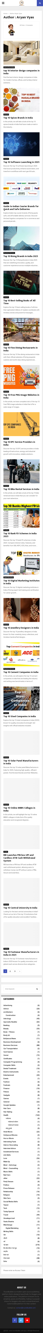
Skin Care (7, 1198)
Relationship (8, 1191)
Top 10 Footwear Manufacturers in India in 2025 (21, 953)
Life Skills (7, 1155)
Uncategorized (9, 1218)
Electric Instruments (11, 1072)
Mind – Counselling (10, 1168)
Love (5, 1158)
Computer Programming (12, 1062)
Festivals (6, 1085)
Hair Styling (7, 1112)
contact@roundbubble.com (26, 1308)
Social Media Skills (10, 1202)
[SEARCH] (37, 989)
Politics (6, 1185)
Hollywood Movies (10, 1135)
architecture (8, 1012)
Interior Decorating (9, 67)
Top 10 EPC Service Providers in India (19, 443)
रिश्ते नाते (6, 1255)
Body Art (6, 1035)
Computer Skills (9, 1065)
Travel (5, 1215)
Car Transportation (10, 1048)
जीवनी (5, 1238)
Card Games (8, 1052)
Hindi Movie (7, 1132)
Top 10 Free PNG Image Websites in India (21, 396)
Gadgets (6, 1095)
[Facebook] (14, 1320)
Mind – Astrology (9, 1165)
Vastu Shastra (8, 1221)
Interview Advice (9, 1148)
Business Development (12, 1042)
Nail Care (6, 1175)
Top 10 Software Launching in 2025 (21, 162)
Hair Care (7, 1108)
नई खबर (5, 851)
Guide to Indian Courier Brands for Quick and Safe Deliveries (21, 207)
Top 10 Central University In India (20, 908)
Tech (5, 1208)
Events (5, 1078)
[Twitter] (21, 1320)
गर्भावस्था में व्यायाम (13, 1125)
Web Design (7, 1225)
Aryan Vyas (18, 13)
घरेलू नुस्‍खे (9, 1128)
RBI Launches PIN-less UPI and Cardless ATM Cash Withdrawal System (19, 858)
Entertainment (8, 1075)
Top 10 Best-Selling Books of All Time (19, 302)
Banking (6, 530)
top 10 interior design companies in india (21, 72)
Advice (6, 1009)
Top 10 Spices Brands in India (18, 118)
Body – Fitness (9, 1032)
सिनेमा (5, 1261)
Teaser (6, 1205)
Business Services (9, 253)
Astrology (7, 1019)
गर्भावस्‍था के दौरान (13, 1122)
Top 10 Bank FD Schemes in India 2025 (20, 535)
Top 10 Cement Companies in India (20, 672)
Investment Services (11, 1152)
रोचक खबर (6, 1258)
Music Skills (7, 1172)
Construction (10, 1015)
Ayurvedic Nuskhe (10, 1022)
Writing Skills (8, 1231)
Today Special (8, 1211)
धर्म (4, 1241)
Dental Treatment (9, 1068)
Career (6, 1055)
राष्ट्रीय (5, 1251)
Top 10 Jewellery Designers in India (21, 628)
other (5, 1178)
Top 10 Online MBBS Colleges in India (19, 809)
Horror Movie (8, 1138)
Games (6, 1098)
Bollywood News (9, 1038)
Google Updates (9, 1105)
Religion (6, 1195)
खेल (4, 1235)
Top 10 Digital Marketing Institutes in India (21, 582)
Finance (6, 1088)
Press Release (8, 1188)
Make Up (6, 1162)
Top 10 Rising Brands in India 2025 (20, 256)
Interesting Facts (9, 1142)
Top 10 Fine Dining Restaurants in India (20, 349)
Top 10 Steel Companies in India (19, 716)
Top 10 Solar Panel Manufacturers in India (20, 762)
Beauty (5, 1029)
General (6, 114)
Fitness (6, 1092)
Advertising (7, 1005)
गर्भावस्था (8, 1118)
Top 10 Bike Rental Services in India (21, 489)
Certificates (7, 1059)
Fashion (6, 948)
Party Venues (8, 1181)
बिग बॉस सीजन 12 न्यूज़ (10, 1248)
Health (5, 1115)
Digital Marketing (8, 577)
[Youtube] (27, 1320)
